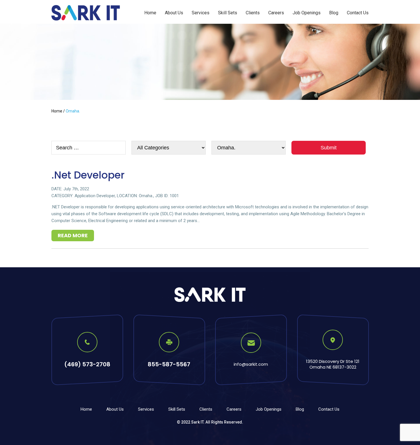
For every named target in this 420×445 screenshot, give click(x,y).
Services (200, 12)
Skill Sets (227, 12)
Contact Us (358, 12)
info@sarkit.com (251, 364)
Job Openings (307, 12)
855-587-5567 (169, 364)
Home (150, 12)
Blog (333, 12)
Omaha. (146, 195)
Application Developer (95, 195)
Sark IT (197, 422)
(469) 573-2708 (87, 364)
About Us (174, 12)
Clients (253, 12)
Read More (73, 235)
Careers (276, 12)
